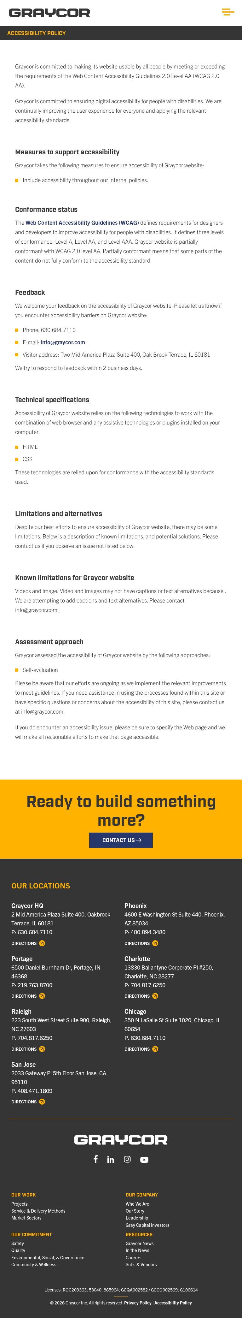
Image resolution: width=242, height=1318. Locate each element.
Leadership (137, 1217)
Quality (18, 1250)
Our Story (135, 1211)
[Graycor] (49, 13)
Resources (139, 1235)
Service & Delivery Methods (38, 1211)
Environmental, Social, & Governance (47, 1257)
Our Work (23, 1195)
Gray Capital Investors (148, 1225)
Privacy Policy (138, 1302)
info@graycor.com (63, 342)
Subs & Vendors (141, 1264)
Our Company (142, 1195)
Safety (17, 1243)
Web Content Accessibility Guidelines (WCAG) (82, 222)
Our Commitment (31, 1235)
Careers (133, 1257)
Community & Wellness (33, 1264)
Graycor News (140, 1243)
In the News (137, 1250)
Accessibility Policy (173, 1302)
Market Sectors (26, 1217)
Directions (24, 943)
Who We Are (137, 1204)
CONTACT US (118, 840)
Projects (19, 1204)
